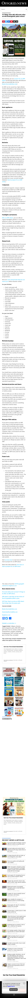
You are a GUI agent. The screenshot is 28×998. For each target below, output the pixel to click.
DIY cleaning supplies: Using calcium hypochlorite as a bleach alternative (16, 931)
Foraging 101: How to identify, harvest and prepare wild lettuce (16, 894)
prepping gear (6, 633)
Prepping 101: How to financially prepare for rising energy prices (15, 949)
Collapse (13, 626)
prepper (13, 631)
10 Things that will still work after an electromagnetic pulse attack (16, 856)
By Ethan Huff (15, 872)
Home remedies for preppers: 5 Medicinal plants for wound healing (15, 900)
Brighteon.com (6, 615)
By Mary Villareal (16, 921)
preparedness (6, 631)
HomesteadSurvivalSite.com (9, 612)
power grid (20, 629)
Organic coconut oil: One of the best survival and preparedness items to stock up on (16, 965)
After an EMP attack (7, 218)
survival (16, 633)
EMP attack (21, 628)
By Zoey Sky (15, 852)
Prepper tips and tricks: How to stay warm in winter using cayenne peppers (16, 881)
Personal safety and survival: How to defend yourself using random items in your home (16, 850)
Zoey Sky (11, 18)
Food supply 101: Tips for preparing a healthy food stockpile (16, 905)
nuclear (15, 629)
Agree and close (13, 989)
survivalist (15, 635)
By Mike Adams (15, 961)
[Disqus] (14, 739)
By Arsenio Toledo (16, 890)
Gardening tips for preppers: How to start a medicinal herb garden (16, 925)
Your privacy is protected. (8, 660)
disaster (18, 626)
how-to (10, 629)
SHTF (12, 633)
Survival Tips (8, 635)
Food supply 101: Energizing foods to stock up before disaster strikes (16, 876)
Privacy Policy (11, 986)
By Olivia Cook (15, 845)
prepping (18, 631)
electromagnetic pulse (8, 628)
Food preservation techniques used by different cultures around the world (16, 843)
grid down (5, 629)
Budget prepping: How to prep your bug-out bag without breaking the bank (15, 937)
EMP (16, 628)
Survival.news (8, 560)
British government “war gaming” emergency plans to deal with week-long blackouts (16, 888)
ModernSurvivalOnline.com (9, 84)
